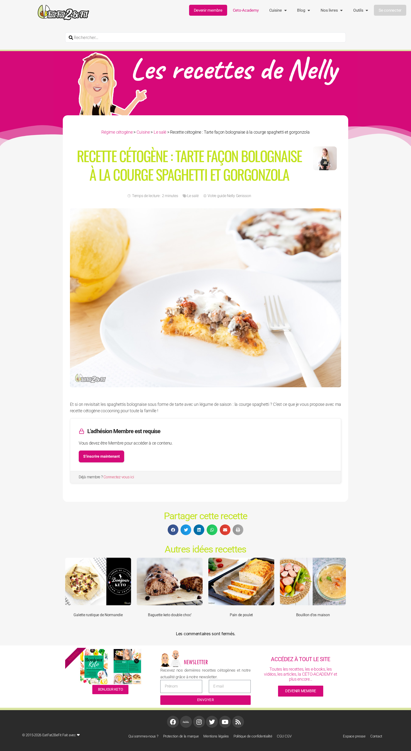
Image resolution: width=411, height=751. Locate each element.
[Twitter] (212, 722)
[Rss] (238, 722)
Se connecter (390, 10)
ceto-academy (246, 10)
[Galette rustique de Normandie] (98, 581)
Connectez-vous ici (118, 477)
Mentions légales (216, 736)
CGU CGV (284, 736)
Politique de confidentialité (253, 736)
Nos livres (329, 10)
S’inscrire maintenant (101, 456)
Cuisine (275, 10)
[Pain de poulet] (241, 581)
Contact (376, 736)
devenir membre (300, 691)
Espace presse (354, 736)
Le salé (160, 132)
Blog (301, 10)
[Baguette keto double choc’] (170, 581)
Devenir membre (208, 10)
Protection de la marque (181, 736)
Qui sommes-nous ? (143, 736)
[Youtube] (225, 722)
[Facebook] (173, 722)
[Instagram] (199, 722)
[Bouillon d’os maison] (313, 581)
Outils (358, 10)
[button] (173, 529)
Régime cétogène (116, 132)
